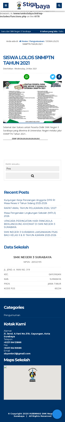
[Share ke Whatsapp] (26, 76)
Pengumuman (37, 41)
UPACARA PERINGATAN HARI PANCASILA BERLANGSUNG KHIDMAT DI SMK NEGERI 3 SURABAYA (29, 224)
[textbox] (32, 335)
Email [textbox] (7, 350)
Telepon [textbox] (8, 339)
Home (24, 41)
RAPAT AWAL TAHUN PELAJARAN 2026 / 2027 (30, 208)
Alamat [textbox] (8, 330)
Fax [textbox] (6, 345)
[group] (32, 333)
